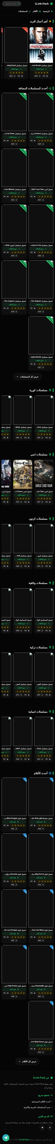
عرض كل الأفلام (29, 1061)
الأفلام (35, 11)
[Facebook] (50, 1128)
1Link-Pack (24, 1139)
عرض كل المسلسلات (29, 376)
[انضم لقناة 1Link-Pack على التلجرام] (5, 1137)
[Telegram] (42, 1128)
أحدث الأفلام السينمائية (41, 1102)
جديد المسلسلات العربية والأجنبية (37, 1107)
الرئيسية (46, 11)
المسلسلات (23, 11)
